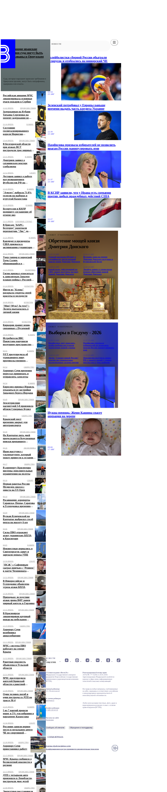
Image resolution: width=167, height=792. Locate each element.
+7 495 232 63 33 (51, 710)
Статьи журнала (55, 737)
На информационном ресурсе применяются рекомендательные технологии (72, 749)
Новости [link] (56, 44)
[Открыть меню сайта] (114, 42)
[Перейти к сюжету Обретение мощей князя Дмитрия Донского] (81, 298)
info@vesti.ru (49, 701)
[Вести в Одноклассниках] (108, 660)
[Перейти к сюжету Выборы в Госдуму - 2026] (81, 387)
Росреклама (49, 720)
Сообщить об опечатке (55, 728)
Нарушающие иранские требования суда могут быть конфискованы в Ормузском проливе (23, 54)
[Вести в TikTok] (118, 660)
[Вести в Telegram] (87, 660)
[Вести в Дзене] (66, 660)
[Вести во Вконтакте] (98, 660)
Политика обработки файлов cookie (58, 746)
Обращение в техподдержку (81, 728)
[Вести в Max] (77, 660)
